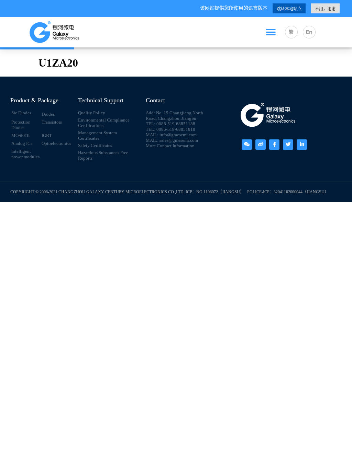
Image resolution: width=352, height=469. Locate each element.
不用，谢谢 (325, 9)
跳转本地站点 (289, 9)
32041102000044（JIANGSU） (301, 192)
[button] (271, 32)
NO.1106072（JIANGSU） (220, 192)
